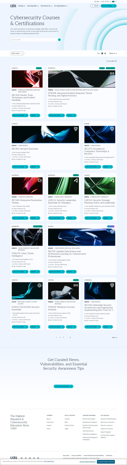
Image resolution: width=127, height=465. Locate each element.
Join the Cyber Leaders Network (108, 436)
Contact (67, 419)
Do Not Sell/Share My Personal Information (94, 455)
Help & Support (70, 415)
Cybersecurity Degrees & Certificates (90, 439)
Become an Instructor (107, 422)
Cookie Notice (109, 455)
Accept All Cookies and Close (106, 461)
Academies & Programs (90, 422)
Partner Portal (69, 425)
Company (49, 415)
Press (48, 429)
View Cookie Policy (49, 461)
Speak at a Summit (107, 429)
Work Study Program (89, 419)
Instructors (50, 422)
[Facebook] (34, 458)
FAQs (66, 422)
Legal (66, 429)
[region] (63, 462)
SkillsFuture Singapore (90, 434)
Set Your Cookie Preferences (88, 461)
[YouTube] (30, 458)
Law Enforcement (88, 431)
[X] (26, 458)
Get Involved (105, 415)
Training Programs (89, 415)
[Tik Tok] (38, 458)
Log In (97, 1)
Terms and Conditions (76, 455)
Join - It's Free (105, 1)
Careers (49, 425)
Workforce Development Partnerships (90, 426)
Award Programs (106, 432)
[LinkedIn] (22, 458)
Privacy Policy (66, 455)
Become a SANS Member (108, 419)
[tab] (21, 6)
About (49, 419)
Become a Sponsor (107, 425)
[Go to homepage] (13, 5)
